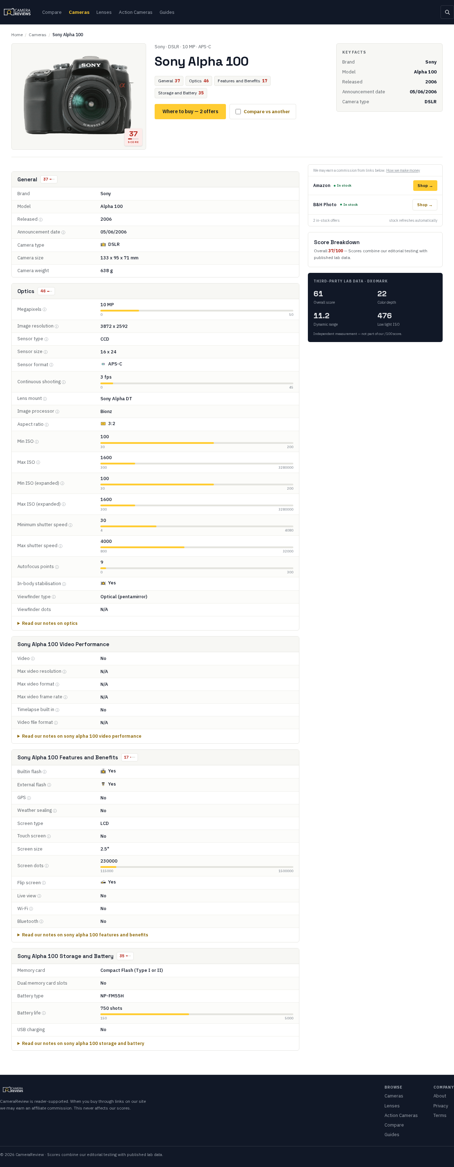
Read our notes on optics (50, 623)
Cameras (79, 12)
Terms (440, 1115)
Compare (52, 12)
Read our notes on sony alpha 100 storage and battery (83, 1043)
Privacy (440, 1106)
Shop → (425, 185)
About (439, 1096)
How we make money (403, 170)
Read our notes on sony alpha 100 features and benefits (85, 934)
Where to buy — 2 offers (190, 111)
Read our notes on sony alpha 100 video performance (82, 736)
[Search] (447, 12)
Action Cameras (136, 12)
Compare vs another (267, 111)
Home (17, 34)
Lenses (104, 12)
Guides (167, 12)
